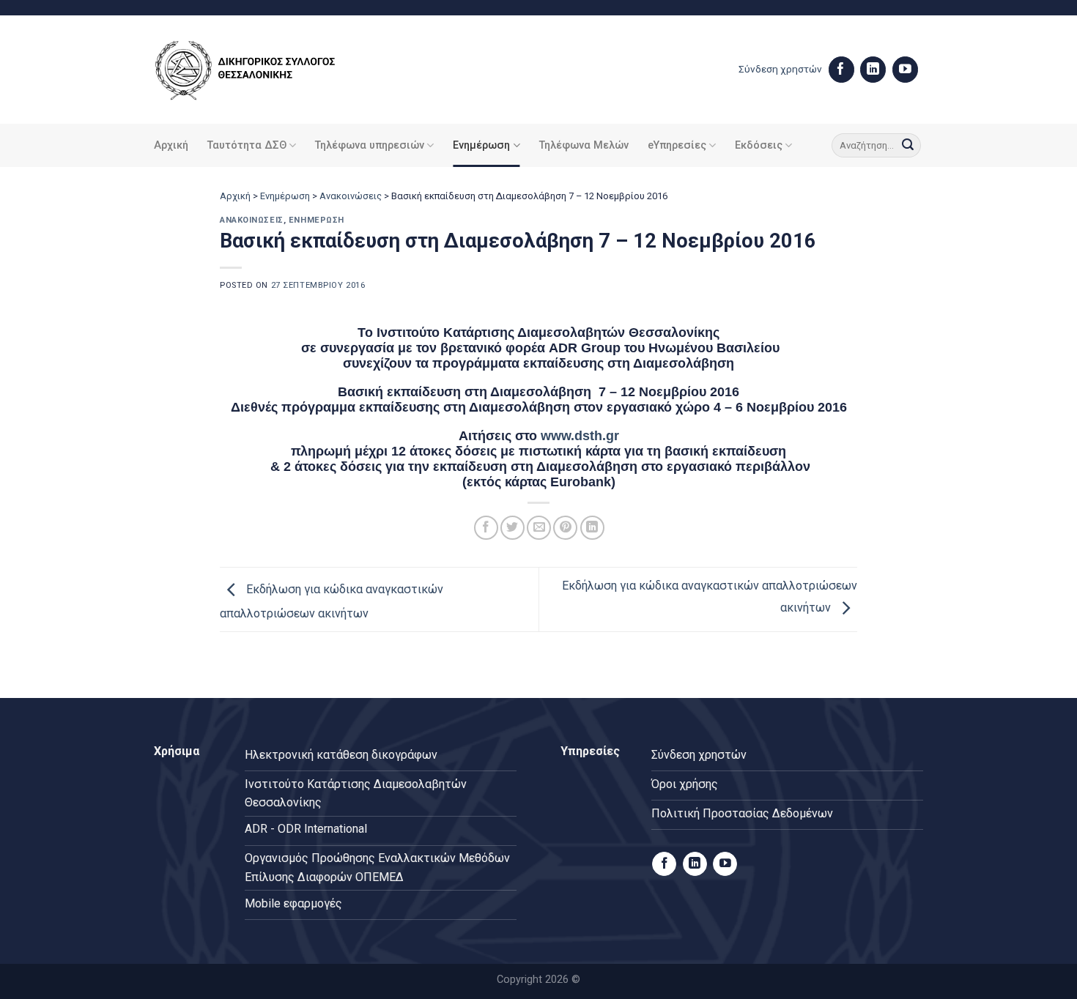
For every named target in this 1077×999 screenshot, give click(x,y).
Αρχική (171, 145)
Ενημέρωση (481, 145)
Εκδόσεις (758, 145)
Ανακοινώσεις (350, 195)
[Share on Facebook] (486, 528)
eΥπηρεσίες (677, 145)
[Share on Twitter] (512, 528)
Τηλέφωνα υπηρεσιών (369, 145)
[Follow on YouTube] (905, 69)
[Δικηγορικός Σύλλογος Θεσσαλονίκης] (264, 70)
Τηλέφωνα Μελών (584, 145)
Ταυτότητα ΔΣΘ (246, 145)
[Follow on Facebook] (841, 69)
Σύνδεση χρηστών (780, 69)
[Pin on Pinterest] (565, 528)
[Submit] (907, 145)
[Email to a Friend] (539, 528)
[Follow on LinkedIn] (873, 69)
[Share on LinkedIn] (592, 528)
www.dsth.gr (580, 435)
